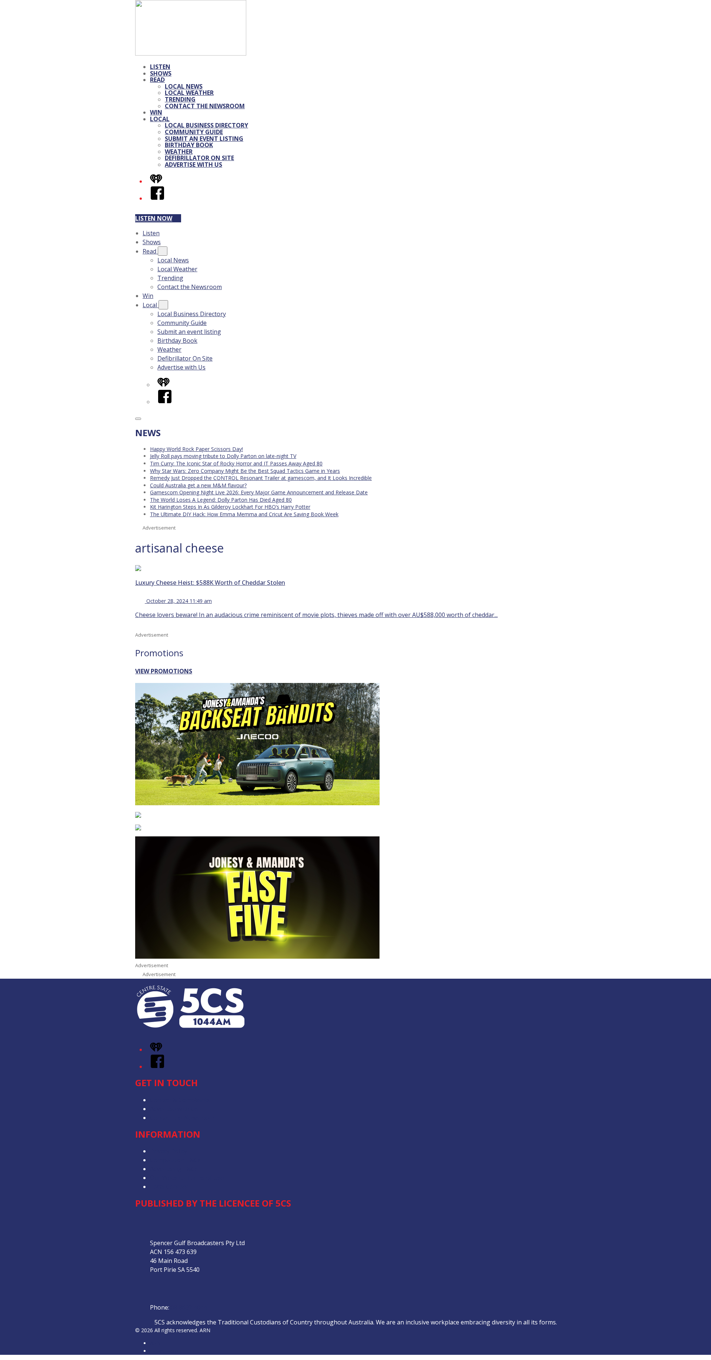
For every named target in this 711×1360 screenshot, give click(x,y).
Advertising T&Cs (174, 1169)
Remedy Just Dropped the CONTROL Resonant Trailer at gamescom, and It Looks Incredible (261, 477)
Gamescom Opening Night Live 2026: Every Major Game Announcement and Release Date (259, 492)
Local (160, 119)
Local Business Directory (206, 125)
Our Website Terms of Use (187, 1178)
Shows (160, 73)
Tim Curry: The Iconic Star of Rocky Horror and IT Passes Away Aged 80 (236, 463)
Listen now (153, 218)
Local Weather (189, 93)
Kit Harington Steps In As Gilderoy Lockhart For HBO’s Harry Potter (230, 506)
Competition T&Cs (175, 1160)
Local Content (169, 1186)
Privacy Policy (168, 1151)
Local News (184, 86)
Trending (180, 99)
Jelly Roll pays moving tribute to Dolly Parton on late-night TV (223, 456)
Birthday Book (189, 145)
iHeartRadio (164, 1350)
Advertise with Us (193, 164)
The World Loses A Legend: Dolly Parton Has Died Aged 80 (221, 499)
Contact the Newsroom (205, 106)
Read (157, 80)
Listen (160, 67)
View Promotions (163, 671)
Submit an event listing (204, 139)
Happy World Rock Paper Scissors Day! (196, 448)
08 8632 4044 (189, 1307)
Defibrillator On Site (199, 158)
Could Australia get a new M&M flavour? (198, 485)
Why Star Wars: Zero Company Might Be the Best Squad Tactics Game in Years (245, 470)
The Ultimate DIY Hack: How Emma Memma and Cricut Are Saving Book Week (244, 514)
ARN (155, 1343)
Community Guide (194, 132)
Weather (179, 151)
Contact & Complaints (180, 1100)
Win (156, 112)
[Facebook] (157, 198)
